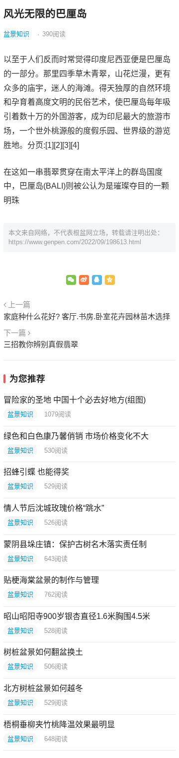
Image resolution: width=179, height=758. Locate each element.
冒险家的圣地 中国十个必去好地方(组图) (74, 400)
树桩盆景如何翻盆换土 (43, 652)
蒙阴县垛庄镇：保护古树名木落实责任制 (75, 544)
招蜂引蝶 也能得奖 (36, 472)
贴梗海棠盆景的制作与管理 (51, 580)
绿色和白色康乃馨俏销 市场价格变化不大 (76, 436)
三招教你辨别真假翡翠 (40, 344)
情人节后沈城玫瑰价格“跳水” (53, 508)
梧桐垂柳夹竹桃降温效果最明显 (59, 724)
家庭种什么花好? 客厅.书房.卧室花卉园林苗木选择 (86, 316)
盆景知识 (16, 34)
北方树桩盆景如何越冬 (43, 688)
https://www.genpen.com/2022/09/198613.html (74, 242)
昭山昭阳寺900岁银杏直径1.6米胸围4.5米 (76, 616)
